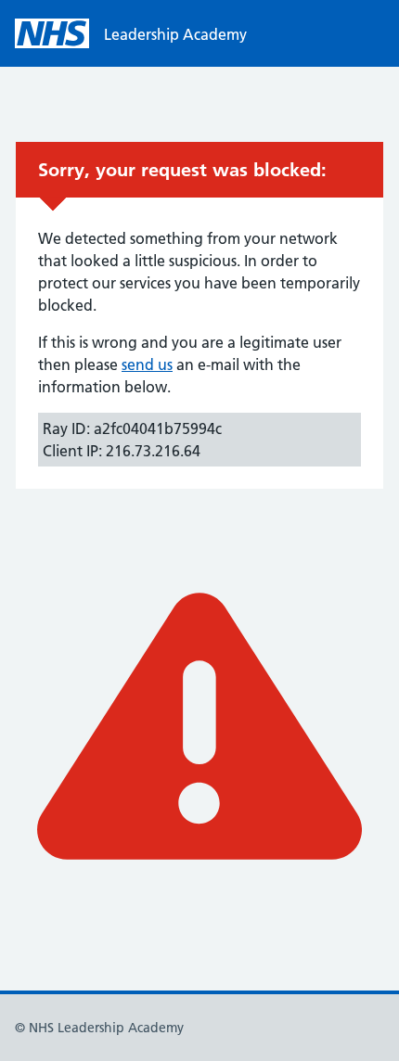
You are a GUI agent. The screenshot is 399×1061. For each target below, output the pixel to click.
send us (147, 364)
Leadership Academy (175, 34)
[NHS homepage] (52, 33)
